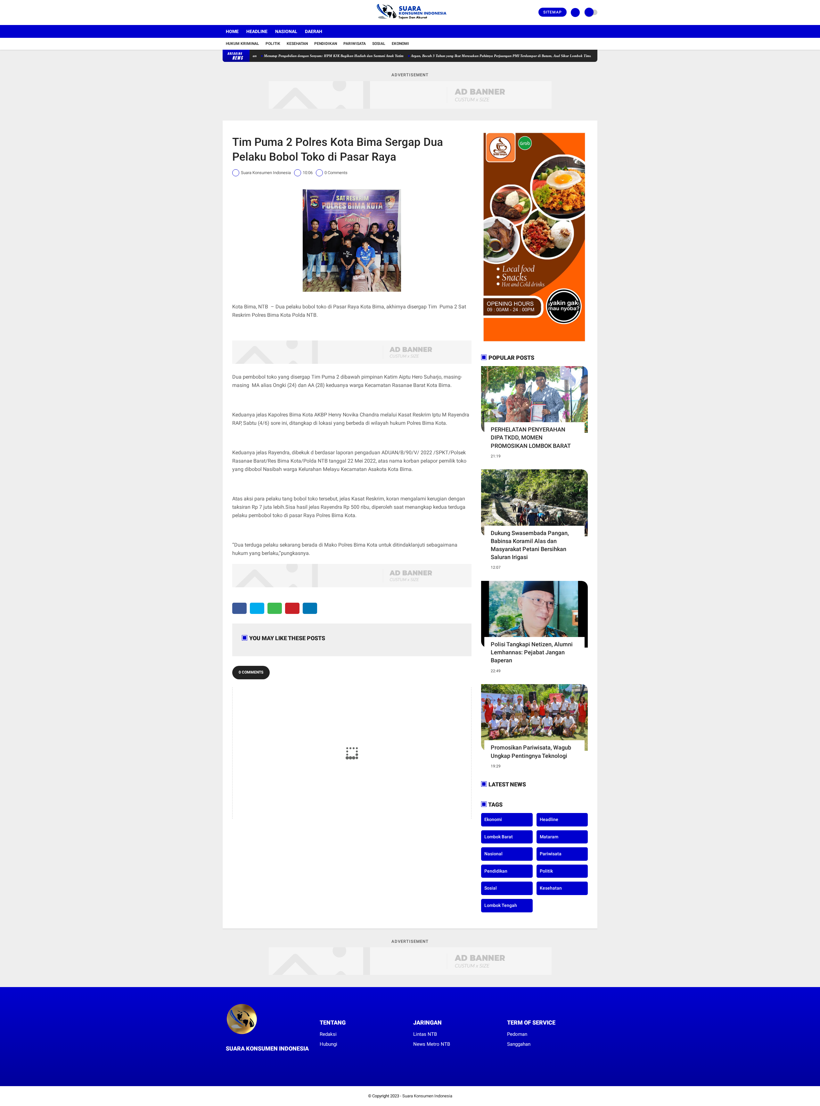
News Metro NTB (431, 1044)
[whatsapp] (274, 608)
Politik (273, 43)
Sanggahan (518, 1044)
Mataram (549, 836)
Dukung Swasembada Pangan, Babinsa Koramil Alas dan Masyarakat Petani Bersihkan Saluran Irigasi (530, 545)
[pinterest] (292, 608)
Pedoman (517, 1034)
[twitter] (233, 12)
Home (232, 31)
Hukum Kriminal (242, 43)
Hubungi (328, 1044)
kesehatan (551, 888)
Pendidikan (325, 43)
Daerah (313, 31)
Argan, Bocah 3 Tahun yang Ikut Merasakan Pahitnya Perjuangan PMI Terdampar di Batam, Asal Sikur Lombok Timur (467, 56)
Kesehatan (297, 43)
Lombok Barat (498, 836)
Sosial (378, 43)
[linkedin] (310, 608)
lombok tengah (500, 905)
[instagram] (242, 12)
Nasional (286, 31)
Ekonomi (400, 43)
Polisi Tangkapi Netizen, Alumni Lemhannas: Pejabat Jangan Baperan (532, 652)
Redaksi (328, 1034)
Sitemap (552, 12)
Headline (256, 31)
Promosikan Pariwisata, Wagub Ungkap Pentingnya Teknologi (531, 751)
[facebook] (224, 12)
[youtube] (250, 12)
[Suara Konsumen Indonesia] (410, 21)
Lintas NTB (425, 1034)
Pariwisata (354, 43)
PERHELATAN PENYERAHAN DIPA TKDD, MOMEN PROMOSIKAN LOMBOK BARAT (531, 437)
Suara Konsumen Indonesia (427, 1095)
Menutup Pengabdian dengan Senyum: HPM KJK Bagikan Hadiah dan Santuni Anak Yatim (298, 56)
